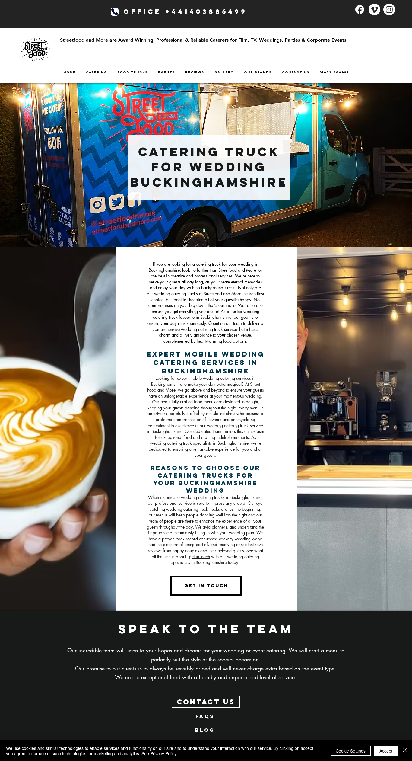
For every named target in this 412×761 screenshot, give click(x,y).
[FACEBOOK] (360, 9)
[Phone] (115, 12)
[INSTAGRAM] (389, 9)
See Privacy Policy (158, 753)
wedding (233, 650)
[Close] (404, 750)
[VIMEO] (374, 9)
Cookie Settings (351, 751)
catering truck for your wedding (225, 264)
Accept (385, 751)
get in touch (199, 556)
